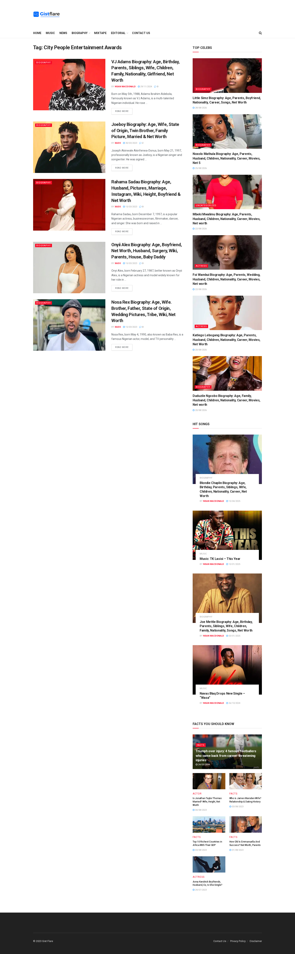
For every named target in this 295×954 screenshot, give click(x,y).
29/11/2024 (146, 86)
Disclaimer (256, 941)
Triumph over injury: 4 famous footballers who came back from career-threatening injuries (226, 755)
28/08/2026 (200, 107)
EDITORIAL (118, 33)
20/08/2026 (200, 349)
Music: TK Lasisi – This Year (220, 559)
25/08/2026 (200, 168)
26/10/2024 (234, 703)
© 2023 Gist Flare (43, 941)
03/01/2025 (234, 636)
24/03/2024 (203, 764)
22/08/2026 (200, 228)
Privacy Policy (238, 941)
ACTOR (197, 793)
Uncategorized (206, 205)
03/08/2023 (237, 806)
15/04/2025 (234, 501)
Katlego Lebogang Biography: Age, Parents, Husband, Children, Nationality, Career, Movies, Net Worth (226, 339)
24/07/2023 (200, 890)
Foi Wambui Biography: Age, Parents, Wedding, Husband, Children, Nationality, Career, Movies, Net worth (226, 279)
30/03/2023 (131, 143)
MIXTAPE (100, 33)
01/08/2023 (237, 850)
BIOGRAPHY (79, 33)
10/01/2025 (234, 564)
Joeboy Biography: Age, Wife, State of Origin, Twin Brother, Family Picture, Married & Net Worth (145, 130)
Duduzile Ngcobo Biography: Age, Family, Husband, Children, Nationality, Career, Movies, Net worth (226, 400)
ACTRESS (201, 266)
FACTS (200, 745)
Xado (118, 143)
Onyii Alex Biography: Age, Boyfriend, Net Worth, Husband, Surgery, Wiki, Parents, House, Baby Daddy (146, 251)
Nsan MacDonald (125, 86)
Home (37, 33)
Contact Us (141, 33)
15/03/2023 (131, 206)
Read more (122, 111)
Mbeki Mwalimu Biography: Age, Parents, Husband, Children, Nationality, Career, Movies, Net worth (226, 218)
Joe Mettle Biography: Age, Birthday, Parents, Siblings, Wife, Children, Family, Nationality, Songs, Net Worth (226, 626)
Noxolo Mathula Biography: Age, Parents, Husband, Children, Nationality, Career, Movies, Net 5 (226, 158)
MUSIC (50, 33)
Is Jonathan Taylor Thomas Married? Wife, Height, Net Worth (207, 801)
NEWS (63, 33)
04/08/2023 (200, 810)
